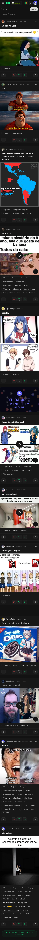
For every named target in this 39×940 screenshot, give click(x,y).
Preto (5, 787)
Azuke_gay (24, 665)
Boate (16, 530)
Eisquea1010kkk (9, 895)
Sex (33, 809)
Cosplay (5, 313)
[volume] (35, 62)
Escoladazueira (18, 278)
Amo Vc (25, 910)
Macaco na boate (10, 494)
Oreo (34, 665)
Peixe (24, 530)
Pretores (7, 888)
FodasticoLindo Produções (13, 794)
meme (5, 745)
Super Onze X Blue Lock (13, 422)
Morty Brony (23, 903)
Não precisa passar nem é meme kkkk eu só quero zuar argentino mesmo (17, 156)
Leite (15, 665)
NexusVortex (10, 418)
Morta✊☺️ (8, 906)
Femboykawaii (9, 809)
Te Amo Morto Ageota (11, 910)
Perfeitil (6, 899)
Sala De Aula (8, 285)
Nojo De (14, 787)
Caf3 (7, 229)
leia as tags (7, 833)
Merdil (15, 899)
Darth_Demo (10, 681)
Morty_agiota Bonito (23, 906)
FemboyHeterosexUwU (12, 805)
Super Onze (8, 466)
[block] (36, 21)
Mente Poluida (30, 289)
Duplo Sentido (9, 282)
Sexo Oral (7, 798)
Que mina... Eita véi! (11, 685)
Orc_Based (9, 149)
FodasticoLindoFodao (13, 741)
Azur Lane (29, 794)
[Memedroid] (8, 3)
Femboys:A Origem (11, 550)
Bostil (23, 899)
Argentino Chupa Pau (21, 209)
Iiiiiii (5, 293)
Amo (33, 805)
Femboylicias (20, 802)
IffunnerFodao (11, 619)
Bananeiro (17, 289)
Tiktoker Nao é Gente (11, 725)
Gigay (31, 888)
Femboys (7, 68)
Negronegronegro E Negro (13, 790)
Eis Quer (29, 891)
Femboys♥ (18, 798)
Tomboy (16, 213)
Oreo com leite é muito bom (15, 623)
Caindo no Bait (9, 25)
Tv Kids (18, 466)
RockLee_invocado (12, 84)
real (3, 88)
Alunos (18, 285)
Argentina (7, 209)
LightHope (9, 309)
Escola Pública (15, 293)
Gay (26, 285)
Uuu (28, 895)
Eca (24, 888)
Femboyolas (8, 802)
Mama (26, 809)
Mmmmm (6, 233)
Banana (6, 278)
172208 (6, 813)
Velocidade (26, 470)
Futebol (6, 470)
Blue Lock (27, 466)
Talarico (16, 374)
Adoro (26, 805)
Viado (29, 278)
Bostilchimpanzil (9, 903)
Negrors (16, 888)
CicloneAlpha (10, 22)
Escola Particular (29, 293)
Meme (28, 790)
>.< (19, 809)
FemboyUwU (18, 914)
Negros (23, 787)
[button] (31, 3)
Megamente (18, 133)
